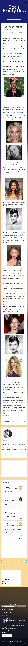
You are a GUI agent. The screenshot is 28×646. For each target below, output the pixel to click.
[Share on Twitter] (17, 421)
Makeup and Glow (7, 612)
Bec (6, 32)
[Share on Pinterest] (20, 421)
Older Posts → (21, 561)
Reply (21, 493)
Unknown (7, 487)
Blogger (16, 604)
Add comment (20, 538)
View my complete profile (7, 630)
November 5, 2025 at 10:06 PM (11, 525)
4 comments (20, 32)
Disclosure (5, 583)
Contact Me (6, 579)
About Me (5, 577)
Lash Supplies (8, 523)
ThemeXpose (24, 643)
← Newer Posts (6, 561)
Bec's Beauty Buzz (14, 8)
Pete (6, 512)
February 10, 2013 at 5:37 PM (11, 488)
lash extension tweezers (14, 527)
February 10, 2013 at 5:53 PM (11, 500)
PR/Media (5, 581)
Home (4, 575)
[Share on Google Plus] (24, 421)
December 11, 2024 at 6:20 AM (11, 513)
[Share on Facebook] (13, 421)
